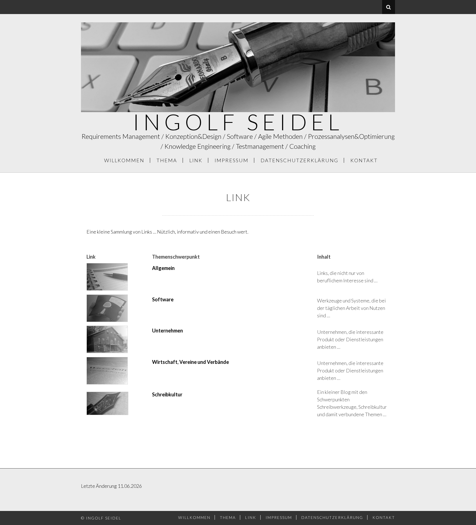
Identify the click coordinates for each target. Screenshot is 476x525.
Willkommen (124, 160)
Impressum (231, 160)
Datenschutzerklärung (299, 160)
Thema (166, 160)
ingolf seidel (238, 122)
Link (195, 160)
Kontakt (364, 160)
